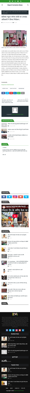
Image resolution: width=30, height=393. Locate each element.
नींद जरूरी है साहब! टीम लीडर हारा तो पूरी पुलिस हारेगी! (17, 235)
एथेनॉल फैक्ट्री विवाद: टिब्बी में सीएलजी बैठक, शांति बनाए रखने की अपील (17, 344)
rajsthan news (9, 11)
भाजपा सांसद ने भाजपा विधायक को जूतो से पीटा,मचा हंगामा (18, 249)
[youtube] (18, 1)
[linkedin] (23, 330)
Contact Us (17, 388)
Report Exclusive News (15, 5)
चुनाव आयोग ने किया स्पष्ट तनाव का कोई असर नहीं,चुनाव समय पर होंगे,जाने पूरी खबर (16, 290)
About (11, 388)
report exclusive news (7, 22)
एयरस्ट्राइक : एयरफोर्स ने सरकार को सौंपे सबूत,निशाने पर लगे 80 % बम (16, 255)
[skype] (20, 1)
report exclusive (13, 88)
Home (7, 388)
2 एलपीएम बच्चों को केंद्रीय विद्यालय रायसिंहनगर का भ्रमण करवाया (17, 136)
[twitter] (12, 1)
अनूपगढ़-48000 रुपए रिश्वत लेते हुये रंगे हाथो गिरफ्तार (18, 129)
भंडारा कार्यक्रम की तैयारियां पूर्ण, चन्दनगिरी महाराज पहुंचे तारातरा (17, 296)
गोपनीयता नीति (23, 388)
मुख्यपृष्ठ (4, 11)
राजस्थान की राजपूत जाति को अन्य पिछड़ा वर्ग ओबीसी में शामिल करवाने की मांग (18, 242)
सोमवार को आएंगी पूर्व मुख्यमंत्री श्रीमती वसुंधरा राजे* (18, 123)
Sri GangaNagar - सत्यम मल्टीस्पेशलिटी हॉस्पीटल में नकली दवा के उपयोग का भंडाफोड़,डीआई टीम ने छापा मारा (18, 263)
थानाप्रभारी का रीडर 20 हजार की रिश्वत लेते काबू (17, 282)
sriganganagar (21, 88)
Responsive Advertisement (7, 84)
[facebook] (10, 1)
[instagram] (15, 1)
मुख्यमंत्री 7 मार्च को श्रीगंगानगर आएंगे (15, 269)
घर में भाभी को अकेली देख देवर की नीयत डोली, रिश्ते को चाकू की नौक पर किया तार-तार (18, 277)
